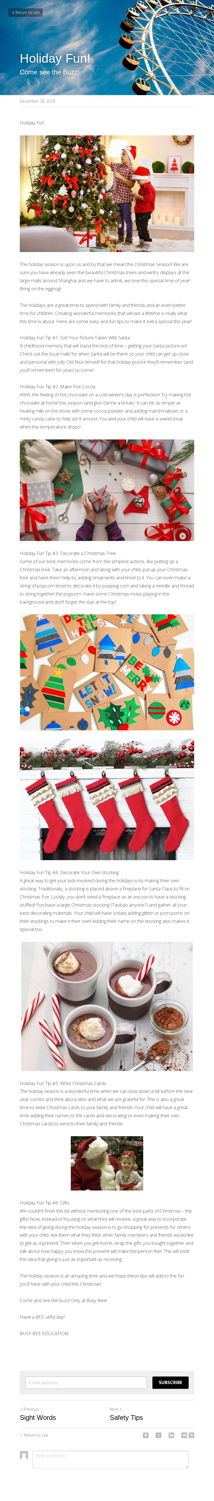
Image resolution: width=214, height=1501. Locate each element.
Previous (31, 1409)
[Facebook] (146, 1435)
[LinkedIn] (171, 1435)
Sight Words (38, 1417)
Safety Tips (126, 1417)
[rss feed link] (191, 1435)
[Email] (184, 1435)
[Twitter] (158, 1435)
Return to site (28, 12)
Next (114, 1409)
